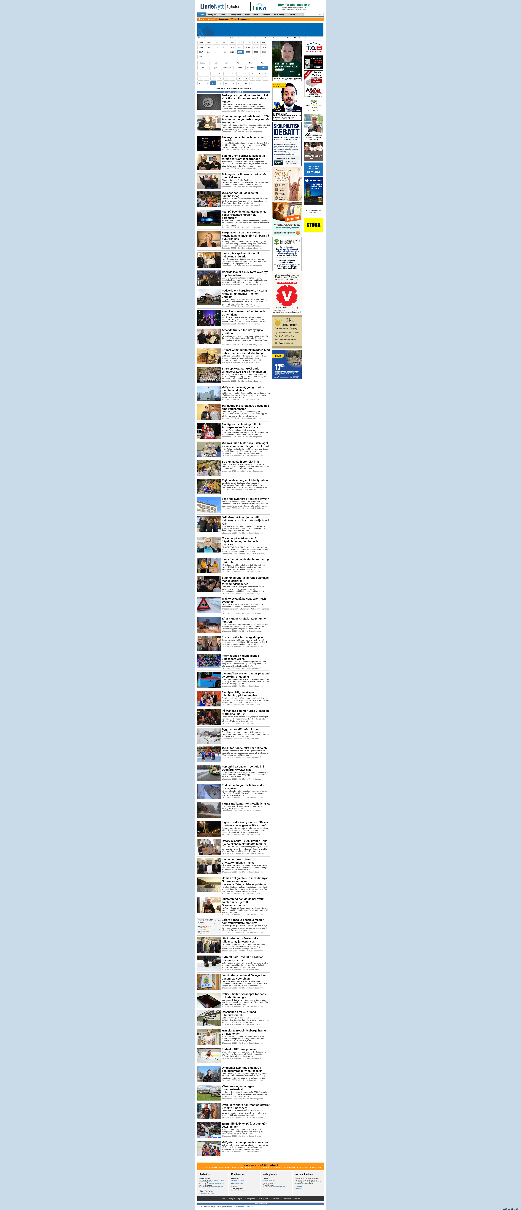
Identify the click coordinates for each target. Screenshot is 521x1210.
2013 (240, 47)
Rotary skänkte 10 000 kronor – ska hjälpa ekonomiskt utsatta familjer (244, 842)
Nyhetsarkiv (211, 19)
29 (239, 83)
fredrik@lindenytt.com (216, 1180)
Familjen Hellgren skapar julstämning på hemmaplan (239, 694)
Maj (250, 63)
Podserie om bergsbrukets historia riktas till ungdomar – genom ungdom (244, 293)
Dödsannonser (244, 19)
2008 (201, 47)
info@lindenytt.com (237, 1180)
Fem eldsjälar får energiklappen (242, 637)
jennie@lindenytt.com (216, 1186)
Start (202, 15)
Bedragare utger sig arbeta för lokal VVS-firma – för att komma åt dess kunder (245, 98)
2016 (264, 47)
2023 (248, 52)
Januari (203, 63)
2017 (201, 52)
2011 (224, 47)
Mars (226, 63)
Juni (262, 63)
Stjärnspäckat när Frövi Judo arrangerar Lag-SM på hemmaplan (244, 370)
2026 (201, 57)
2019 (216, 52)
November (251, 68)
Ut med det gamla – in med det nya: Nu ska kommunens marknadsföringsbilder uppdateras (245, 881)
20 (252, 78)
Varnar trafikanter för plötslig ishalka (246, 803)
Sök (320, 14)
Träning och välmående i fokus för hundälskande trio (244, 176)
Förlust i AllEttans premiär (239, 1049)
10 (259, 74)
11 (265, 74)
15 (220, 78)
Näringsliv (212, 15)
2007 (264, 43)
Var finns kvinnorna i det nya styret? (245, 498)
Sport (223, 15)
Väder (233, 19)
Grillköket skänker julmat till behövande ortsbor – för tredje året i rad (245, 520)
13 (207, 78)
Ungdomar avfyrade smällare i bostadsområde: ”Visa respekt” (242, 1069)
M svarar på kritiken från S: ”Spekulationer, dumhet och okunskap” (240, 541)
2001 (216, 43)
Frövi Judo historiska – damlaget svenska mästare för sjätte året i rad (245, 445)
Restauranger (224, 19)
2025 (264, 52)
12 (200, 78)
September (227, 68)
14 (213, 78)
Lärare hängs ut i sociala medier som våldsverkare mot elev (243, 921)
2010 (216, 47)
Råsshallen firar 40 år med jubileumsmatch (239, 1013)
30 (246, 83)
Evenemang (279, 15)
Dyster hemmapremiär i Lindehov (247, 1142)
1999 (201, 43)
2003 (232, 43)
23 (200, 83)
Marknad (266, 15)
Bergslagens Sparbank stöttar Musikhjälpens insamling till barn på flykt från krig (245, 235)
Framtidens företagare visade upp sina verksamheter (245, 407)
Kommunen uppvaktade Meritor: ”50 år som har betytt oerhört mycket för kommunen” (245, 119)
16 (226, 78)
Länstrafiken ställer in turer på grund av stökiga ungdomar (246, 675)
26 (220, 83)
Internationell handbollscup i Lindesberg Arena (240, 657)
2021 (232, 52)
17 (233, 78)
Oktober (239, 68)
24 (207, 83)
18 (239, 78)
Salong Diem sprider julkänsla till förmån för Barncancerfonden (243, 157)
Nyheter (201, 19)
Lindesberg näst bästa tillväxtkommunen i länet (238, 861)
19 (246, 78)
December (263, 68)
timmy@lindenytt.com (206, 1193)
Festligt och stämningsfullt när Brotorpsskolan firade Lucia (242, 426)
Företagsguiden (251, 15)
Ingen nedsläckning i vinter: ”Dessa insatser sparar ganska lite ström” (245, 824)
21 (259, 78)
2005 (248, 43)
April (238, 63)
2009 (209, 47)
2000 (209, 43)
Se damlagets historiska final (241, 461)
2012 (232, 47)
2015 (256, 47)
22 (265, 78)
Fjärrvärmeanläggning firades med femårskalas (243, 389)
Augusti (214, 68)
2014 (248, 47)
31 (252, 83)
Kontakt (291, 15)
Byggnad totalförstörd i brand (241, 729)
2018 (209, 52)
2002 (224, 43)
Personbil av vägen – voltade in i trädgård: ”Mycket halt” (243, 768)
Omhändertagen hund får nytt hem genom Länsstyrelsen (244, 977)
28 (233, 83)
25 (213, 83)
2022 (240, 52)
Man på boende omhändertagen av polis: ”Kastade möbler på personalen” (244, 214)
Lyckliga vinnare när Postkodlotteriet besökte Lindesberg (246, 1106)
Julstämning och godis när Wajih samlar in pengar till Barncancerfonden (243, 902)
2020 (224, 52)
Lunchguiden (235, 15)
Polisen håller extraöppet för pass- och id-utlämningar (244, 996)
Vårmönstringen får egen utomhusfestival (238, 1088)
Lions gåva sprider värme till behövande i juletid (240, 255)
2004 (240, 43)
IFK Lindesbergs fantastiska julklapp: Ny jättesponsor (240, 940)
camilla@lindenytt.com (216, 1183)
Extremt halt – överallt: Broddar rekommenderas (242, 959)
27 (226, 83)
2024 (256, 52)
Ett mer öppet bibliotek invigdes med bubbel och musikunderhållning (246, 351)
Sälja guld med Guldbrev (241, 1207)
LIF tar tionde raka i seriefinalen (246, 747)
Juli (202, 68)
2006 (256, 43)
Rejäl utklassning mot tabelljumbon (245, 480)
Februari (215, 63)
